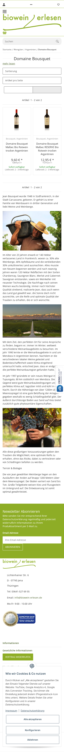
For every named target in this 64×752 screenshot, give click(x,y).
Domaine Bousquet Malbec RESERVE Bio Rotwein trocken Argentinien (47, 149)
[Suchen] (59, 41)
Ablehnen (32, 739)
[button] (31, 5)
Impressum (11, 710)
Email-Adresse (10, 532)
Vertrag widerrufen (18, 656)
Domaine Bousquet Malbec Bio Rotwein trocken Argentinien (17, 147)
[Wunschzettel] (58, 4)
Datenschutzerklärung (32, 710)
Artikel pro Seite (14, 80)
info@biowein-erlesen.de (28, 597)
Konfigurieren (32, 730)
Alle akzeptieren (33, 719)
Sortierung (11, 71)
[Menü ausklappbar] (5, 12)
